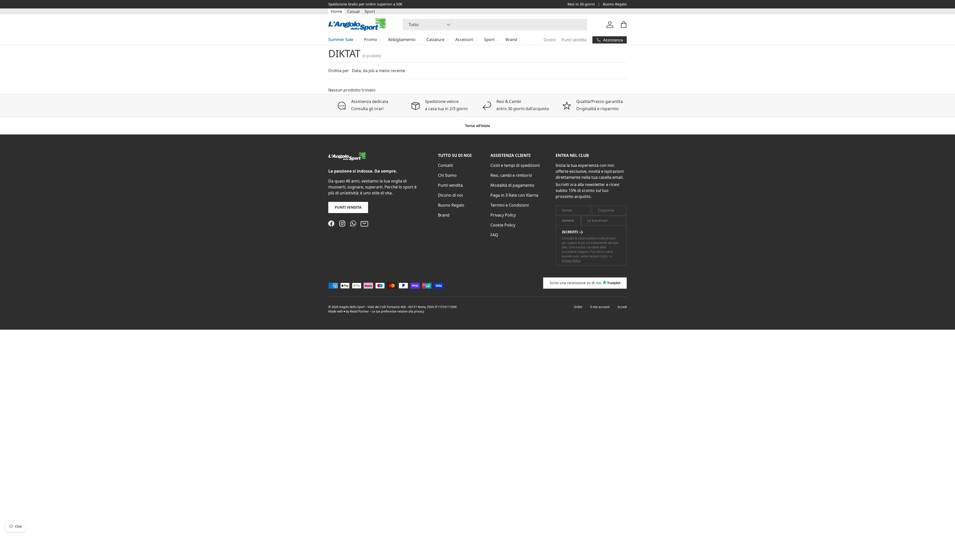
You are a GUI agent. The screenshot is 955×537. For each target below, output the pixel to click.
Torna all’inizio (477, 125)
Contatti (445, 165)
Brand (511, 39)
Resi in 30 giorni (581, 4)
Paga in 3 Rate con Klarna (514, 195)
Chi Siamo (447, 175)
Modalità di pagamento (512, 185)
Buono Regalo (615, 4)
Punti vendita (574, 40)
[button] (623, 24)
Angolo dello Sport (352, 307)
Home (336, 11)
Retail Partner (359, 311)
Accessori (464, 39)
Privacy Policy (503, 215)
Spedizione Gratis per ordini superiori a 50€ (365, 4)
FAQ (494, 235)
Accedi (622, 307)
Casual (353, 11)
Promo (370, 39)
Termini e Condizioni (509, 205)
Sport (370, 11)
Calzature (435, 39)
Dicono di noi (450, 195)
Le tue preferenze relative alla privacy (398, 311)
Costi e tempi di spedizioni (515, 165)
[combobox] (495, 24)
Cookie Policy (502, 225)
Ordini (550, 40)
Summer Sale (340, 39)
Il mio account (600, 307)
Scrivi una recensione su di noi (575, 282)
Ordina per (338, 70)
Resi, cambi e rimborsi (511, 175)
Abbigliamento (402, 39)
